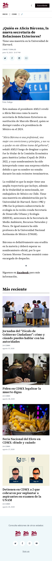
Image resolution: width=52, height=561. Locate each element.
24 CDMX (6, 345)
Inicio (5, 14)
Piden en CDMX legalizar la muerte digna (22, 390)
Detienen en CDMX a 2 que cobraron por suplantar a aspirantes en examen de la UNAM (22, 495)
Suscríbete (42, 5)
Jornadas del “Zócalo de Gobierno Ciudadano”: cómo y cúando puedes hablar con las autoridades (24, 336)
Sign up (26, 551)
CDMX (14, 14)
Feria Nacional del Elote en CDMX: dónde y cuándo (22, 441)
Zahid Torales (9, 49)
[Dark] (32, 5)
